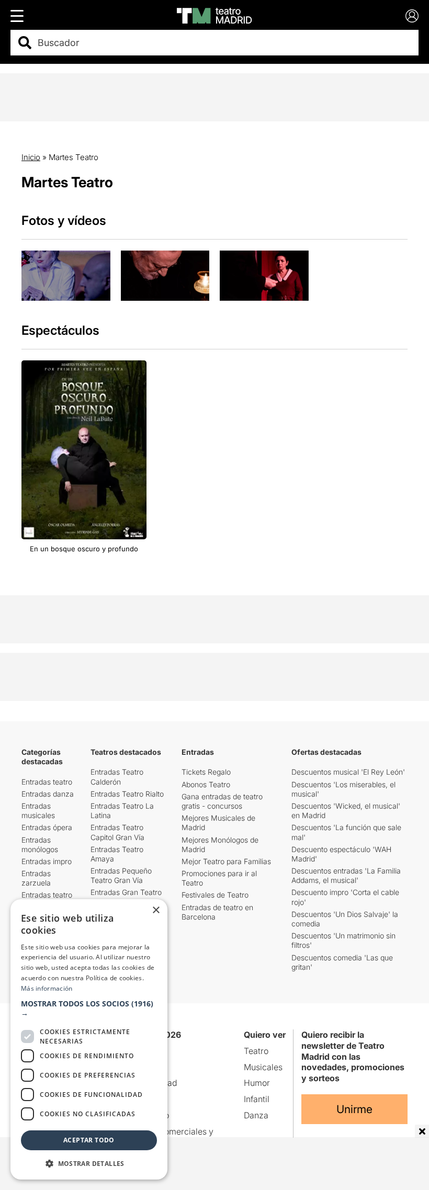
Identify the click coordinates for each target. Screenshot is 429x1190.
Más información (47, 988)
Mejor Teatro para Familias (226, 861)
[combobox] (224, 42)
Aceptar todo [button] (89, 1140)
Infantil (256, 1099)
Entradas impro (46, 861)
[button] (89, 1008)
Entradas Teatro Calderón (117, 776)
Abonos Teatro (206, 784)
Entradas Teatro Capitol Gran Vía (117, 832)
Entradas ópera (46, 827)
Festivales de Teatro (215, 894)
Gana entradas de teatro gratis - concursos (222, 801)
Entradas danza (47, 793)
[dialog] (88, 1039)
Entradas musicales (38, 810)
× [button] (156, 910)
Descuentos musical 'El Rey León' (348, 771)
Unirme (354, 1109)
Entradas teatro (46, 781)
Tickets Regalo (206, 771)
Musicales (263, 1067)
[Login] (412, 15)
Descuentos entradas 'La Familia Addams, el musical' (346, 875)
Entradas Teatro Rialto (127, 793)
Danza (256, 1115)
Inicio (30, 157)
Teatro (256, 1051)
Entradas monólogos (39, 844)
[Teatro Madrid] (214, 16)
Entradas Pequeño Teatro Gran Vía (121, 875)
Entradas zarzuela (36, 878)
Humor (257, 1083)
